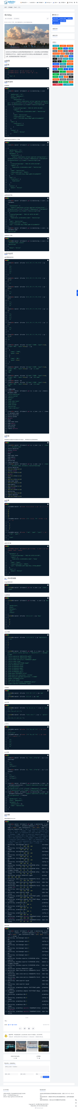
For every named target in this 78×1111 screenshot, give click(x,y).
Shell (15, 7)
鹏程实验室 (55, 21)
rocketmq (55, 76)
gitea (62, 56)
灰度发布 (57, 84)
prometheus (69, 71)
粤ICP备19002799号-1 (43, 1104)
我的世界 (66, 82)
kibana (62, 64)
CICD (65, 48)
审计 (60, 82)
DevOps (48, 2)
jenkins (70, 58)
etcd (67, 53)
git (57, 56)
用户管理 (68, 84)
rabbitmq (63, 74)
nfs (65, 69)
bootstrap (70, 45)
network (60, 69)
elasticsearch (56, 53)
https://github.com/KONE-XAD (15, 1096)
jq (6, 1020)
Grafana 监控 (62, 18)
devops (55, 51)
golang (71, 56)
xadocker (25, 1034)
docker (70, 51)
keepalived (70, 61)
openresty (56, 71)
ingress (60, 58)
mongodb (63, 66)
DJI (65, 51)
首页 (5, 7)
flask (71, 53)
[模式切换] (74, 2)
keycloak (56, 64)
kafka (64, 61)
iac (55, 58)
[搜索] (77, 2)
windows (55, 82)
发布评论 (46, 1077)
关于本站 (70, 2)
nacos (55, 69)
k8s (59, 61)
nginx (71, 69)
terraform (70, 79)
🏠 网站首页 (23, 2)
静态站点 (69, 18)
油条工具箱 (62, 21)
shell (66, 76)
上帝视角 (62, 2)
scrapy (61, 76)
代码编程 (40, 2)
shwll (71, 76)
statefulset (63, 79)
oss (62, 71)
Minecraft (56, 66)
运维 (55, 2)
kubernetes (70, 64)
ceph (60, 48)
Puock (42, 1108)
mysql (70, 66)
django (60, 51)
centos (55, 48)
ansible (62, 45)
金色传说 (32, 2)
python (55, 74)
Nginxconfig (56, 23)
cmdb (71, 48)
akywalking (56, 45)
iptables (65, 58)
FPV (54, 56)
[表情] (41, 1077)
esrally (62, 53)
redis (70, 74)
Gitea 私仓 (55, 18)
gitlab (66, 56)
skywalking (56, 79)
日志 (71, 82)
